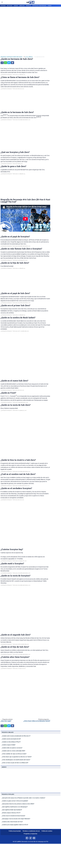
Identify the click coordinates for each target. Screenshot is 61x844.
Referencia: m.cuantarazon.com (19, 410)
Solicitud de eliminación (7, 74)
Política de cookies (47, 831)
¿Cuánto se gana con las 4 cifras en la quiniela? (15, 801)
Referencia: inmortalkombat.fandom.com (21, 119)
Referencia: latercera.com (18, 88)
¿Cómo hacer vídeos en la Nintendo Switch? (36, 721)
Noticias (9, 5)
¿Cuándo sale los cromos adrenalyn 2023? (13, 750)
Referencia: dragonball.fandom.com (20, 402)
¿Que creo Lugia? (6, 721)
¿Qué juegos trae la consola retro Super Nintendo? (16, 818)
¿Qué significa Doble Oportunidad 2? (12, 809)
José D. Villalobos (29, 56)
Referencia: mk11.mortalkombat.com (21, 331)
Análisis (21, 5)
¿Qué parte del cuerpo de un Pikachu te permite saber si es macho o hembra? (23, 798)
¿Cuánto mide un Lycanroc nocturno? (12, 748)
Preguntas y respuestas (30, 833)
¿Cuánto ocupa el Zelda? (8, 745)
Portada (3, 5)
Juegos (16, 5)
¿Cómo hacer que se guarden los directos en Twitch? (17, 756)
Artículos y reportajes (39, 5)
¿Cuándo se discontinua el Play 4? (11, 742)
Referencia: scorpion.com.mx (19, 668)
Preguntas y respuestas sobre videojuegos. (12, 56)
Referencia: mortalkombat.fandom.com (21, 485)
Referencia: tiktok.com (18, 163)
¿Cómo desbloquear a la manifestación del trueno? (16, 759)
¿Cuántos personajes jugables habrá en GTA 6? (15, 824)
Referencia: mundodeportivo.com (20, 260)
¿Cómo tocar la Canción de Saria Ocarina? (13, 815)
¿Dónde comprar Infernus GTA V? (11, 812)
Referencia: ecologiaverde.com (19, 560)
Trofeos (28, 5)
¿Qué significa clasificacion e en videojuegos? (15, 807)
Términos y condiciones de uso (31, 831)
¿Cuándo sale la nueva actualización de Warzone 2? (16, 736)
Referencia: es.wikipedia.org (19, 74)
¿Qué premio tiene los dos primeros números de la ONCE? (18, 804)
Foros (49, 5)
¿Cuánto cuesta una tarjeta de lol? (11, 739)
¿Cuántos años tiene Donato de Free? (12, 821)
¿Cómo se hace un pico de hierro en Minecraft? (15, 762)
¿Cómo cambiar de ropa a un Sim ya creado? (14, 753)
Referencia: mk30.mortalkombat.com (21, 644)
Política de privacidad (15, 831)
